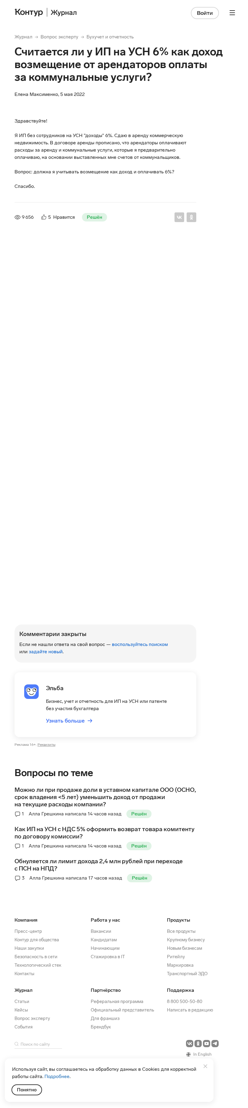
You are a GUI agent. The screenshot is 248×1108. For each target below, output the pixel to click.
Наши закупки (29, 948)
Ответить (55, 520)
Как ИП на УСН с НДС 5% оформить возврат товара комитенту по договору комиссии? (104, 832)
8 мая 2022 (101, 537)
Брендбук (101, 1027)
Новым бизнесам (184, 948)
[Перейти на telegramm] (215, 1043)
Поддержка (180, 990)
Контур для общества (37, 939)
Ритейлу (176, 956)
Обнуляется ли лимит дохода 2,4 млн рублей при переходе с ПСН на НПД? (99, 864)
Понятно (27, 1090)
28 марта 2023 (99, 587)
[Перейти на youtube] (206, 1043)
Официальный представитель (122, 1010)
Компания (26, 920)
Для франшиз (105, 1018)
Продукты (178, 920)
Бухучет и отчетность (110, 37)
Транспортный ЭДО (187, 973)
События (24, 1027)
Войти (205, 13)
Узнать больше (69, 720)
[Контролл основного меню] (232, 13)
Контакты (24, 973)
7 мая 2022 (102, 254)
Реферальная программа (117, 1001)
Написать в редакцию (190, 1010)
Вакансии (101, 931)
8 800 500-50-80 (184, 1001)
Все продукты (181, 931)
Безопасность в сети (36, 956)
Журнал (23, 37)
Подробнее (57, 1076)
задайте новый (46, 651)
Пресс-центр (28, 931)
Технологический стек (38, 965)
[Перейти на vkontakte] (189, 1043)
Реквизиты (46, 745)
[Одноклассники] (191, 217)
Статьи (22, 1001)
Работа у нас (105, 920)
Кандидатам (104, 939)
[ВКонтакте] (179, 217)
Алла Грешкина (61, 547)
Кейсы (21, 1010)
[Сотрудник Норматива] (27, 264)
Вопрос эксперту (59, 37)
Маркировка (180, 965)
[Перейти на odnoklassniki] (198, 1043)
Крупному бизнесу (186, 939)
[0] (46, 620)
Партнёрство (106, 990)
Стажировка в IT (108, 956)
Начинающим (105, 948)
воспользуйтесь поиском (140, 644)
